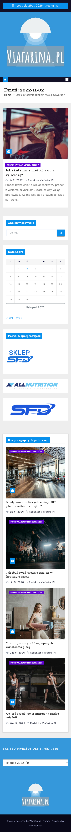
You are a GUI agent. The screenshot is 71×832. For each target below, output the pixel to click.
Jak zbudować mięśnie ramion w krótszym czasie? (29, 574)
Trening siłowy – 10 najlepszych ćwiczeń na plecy (29, 645)
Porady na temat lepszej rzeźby (23, 165)
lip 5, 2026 (17, 582)
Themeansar (35, 825)
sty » (19, 318)
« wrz (9, 318)
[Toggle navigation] (66, 79)
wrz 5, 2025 (17, 723)
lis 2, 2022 (16, 180)
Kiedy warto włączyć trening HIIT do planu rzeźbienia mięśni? (33, 504)
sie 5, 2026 (17, 511)
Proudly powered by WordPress (24, 821)
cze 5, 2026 (17, 652)
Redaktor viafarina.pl (40, 180)
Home (7, 94)
